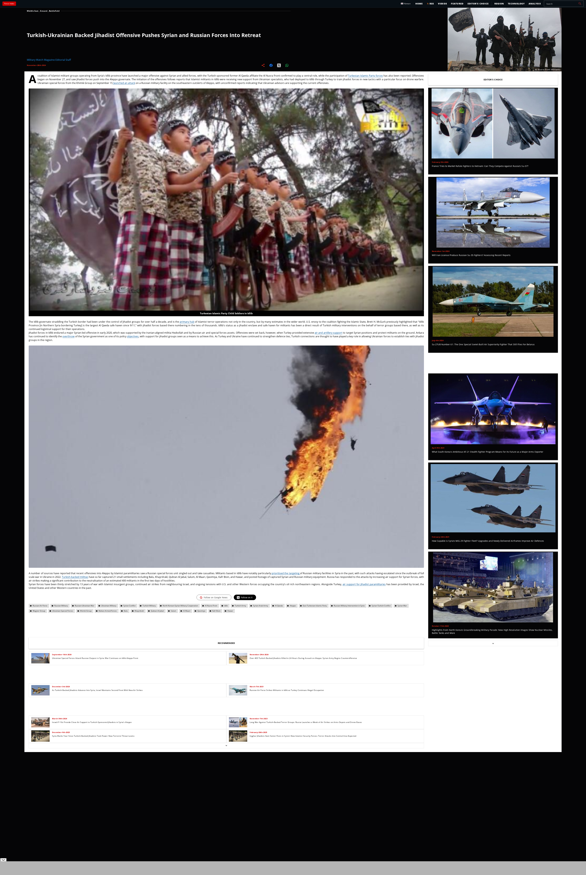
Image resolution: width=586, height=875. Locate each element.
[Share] (263, 65)
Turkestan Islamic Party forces (365, 75)
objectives (133, 336)
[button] (580, 3)
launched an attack (124, 83)
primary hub (187, 321)
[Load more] (226, 745)
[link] (127, 658)
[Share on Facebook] (271, 65)
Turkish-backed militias (75, 577)
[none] (226, 700)
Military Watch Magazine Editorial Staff (49, 59)
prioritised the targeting (286, 573)
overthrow (68, 336)
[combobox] (564, 4)
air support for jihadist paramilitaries (364, 584)
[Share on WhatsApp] (287, 65)
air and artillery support (328, 332)
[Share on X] (279, 65)
